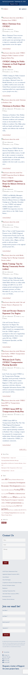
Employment (5, 588)
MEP (22, 497)
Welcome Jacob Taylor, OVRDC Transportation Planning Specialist (12, 362)
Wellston (10, 515)
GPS (7, 493)
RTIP (21, 506)
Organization (5, 628)
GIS (21, 489)
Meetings (18, 497)
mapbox (11, 497)
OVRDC (8, 503)
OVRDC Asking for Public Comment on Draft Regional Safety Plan (13, 64)
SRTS (22, 509)
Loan (8, 497)
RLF (18, 506)
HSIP (15, 493)
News (17, 31)
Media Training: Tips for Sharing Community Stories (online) (13, 266)
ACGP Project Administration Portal (10, 571)
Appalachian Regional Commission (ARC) (11, 574)
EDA (21, 486)
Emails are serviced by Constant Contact (14, 646)
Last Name (5, 616)
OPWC (3, 503)
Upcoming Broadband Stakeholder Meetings (10, 460)
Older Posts (23, 449)
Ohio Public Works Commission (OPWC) (11, 593)
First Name (5, 610)
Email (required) (6, 622)
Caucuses (3, 482)
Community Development (16, 483)
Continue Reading (6, 48)
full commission (10, 490)
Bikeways (10, 479)
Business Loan (20, 479)
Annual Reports (6, 577)
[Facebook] (2, 523)
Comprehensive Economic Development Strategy (12, 582)
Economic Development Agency (9, 585)
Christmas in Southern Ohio (13, 106)
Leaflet (4, 497)
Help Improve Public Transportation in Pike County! (11, 467)
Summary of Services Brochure (8, 599)
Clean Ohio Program (7, 579)
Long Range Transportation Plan (9, 591)
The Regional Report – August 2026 (8, 457)
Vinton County (5, 515)
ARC (7, 479)
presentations (16, 503)
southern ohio (17, 510)
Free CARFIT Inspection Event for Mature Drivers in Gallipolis (13, 183)
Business (15, 479)
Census (6, 482)
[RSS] (5, 523)
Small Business (11, 509)
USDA (18, 512)
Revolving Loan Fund (11, 506)
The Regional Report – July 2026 (7, 470)
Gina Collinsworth (8, 29)
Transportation (19, 191)
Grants (11, 493)
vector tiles (22, 512)
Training (6, 513)
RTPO (5, 416)
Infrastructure (20, 493)
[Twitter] (4, 523)
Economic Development (10, 486)
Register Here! (14, 4)
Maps (15, 497)
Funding (17, 490)
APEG (3, 479)
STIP (24, 509)
